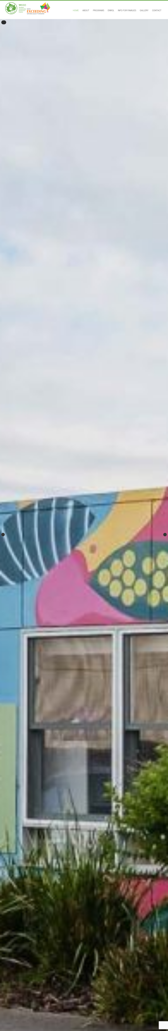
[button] (3, 22)
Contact (156, 10)
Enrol (111, 10)
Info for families (127, 10)
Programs (98, 10)
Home (76, 10)
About (85, 10)
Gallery (144, 10)
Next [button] (165, 534)
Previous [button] (3, 534)
